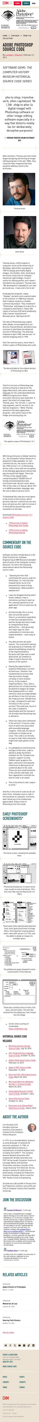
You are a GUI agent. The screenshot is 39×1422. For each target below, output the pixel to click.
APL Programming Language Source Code (21, 1054)
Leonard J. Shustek (13, 54)
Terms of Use (7, 1413)
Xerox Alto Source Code (19, 1098)
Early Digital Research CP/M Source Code (21, 1092)
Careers (6, 1382)
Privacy (14, 1413)
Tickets (26, 3)
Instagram (24, 1345)
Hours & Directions (10, 1354)
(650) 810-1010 (7, 1361)
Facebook (10, 1345)
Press (5, 1377)
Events (22, 1377)
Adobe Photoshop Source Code (22, 1060)
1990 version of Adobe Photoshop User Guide (18, 524)
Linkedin (33, 1345)
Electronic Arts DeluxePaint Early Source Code (21, 1106)
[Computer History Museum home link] (8, 3)
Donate (17, 3)
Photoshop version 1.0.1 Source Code (17, 516)
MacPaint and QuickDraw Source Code (19, 1047)
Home (5, 36)
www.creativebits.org (18, 1028)
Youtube (19, 1345)
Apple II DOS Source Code (20, 1067)
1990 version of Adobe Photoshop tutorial (18, 531)
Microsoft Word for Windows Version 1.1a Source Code (21, 1082)
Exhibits (23, 1382)
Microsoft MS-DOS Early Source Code (22, 1075)
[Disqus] (19, 1233)
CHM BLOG (15, 36)
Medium (6, 1345)
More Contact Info (10, 1366)
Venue (5, 1387)
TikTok (29, 1345)
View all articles (8, 1332)
